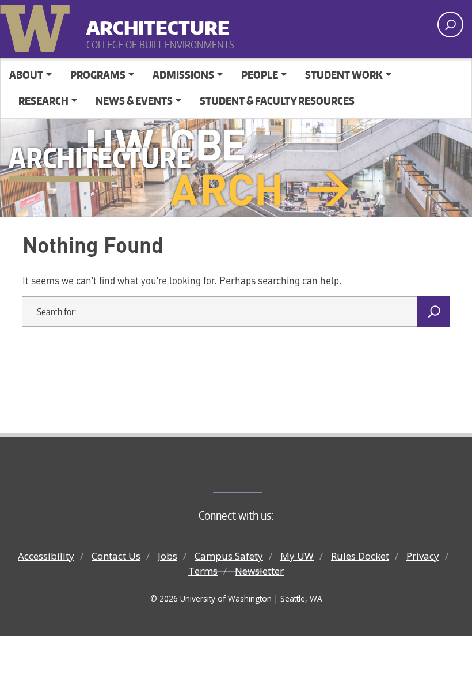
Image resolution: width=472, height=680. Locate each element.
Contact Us (116, 555)
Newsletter (259, 570)
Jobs (167, 555)
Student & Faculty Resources (277, 100)
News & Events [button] (134, 100)
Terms (203, 570)
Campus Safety (229, 555)
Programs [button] (97, 74)
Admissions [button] (183, 74)
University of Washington (37, 26)
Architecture (158, 23)
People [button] (259, 74)
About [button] (26, 74)
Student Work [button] (344, 74)
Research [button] (43, 100)
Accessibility (46, 555)
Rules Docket (360, 555)
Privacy (422, 555)
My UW (297, 555)
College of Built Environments (259, 473)
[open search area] (450, 24)
